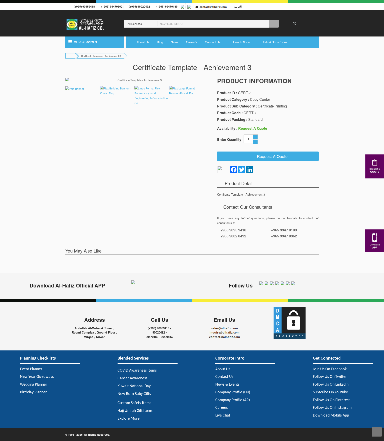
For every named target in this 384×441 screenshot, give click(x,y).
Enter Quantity (229, 139)
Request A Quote (271, 156)
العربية (237, 6)
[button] (94, 42)
